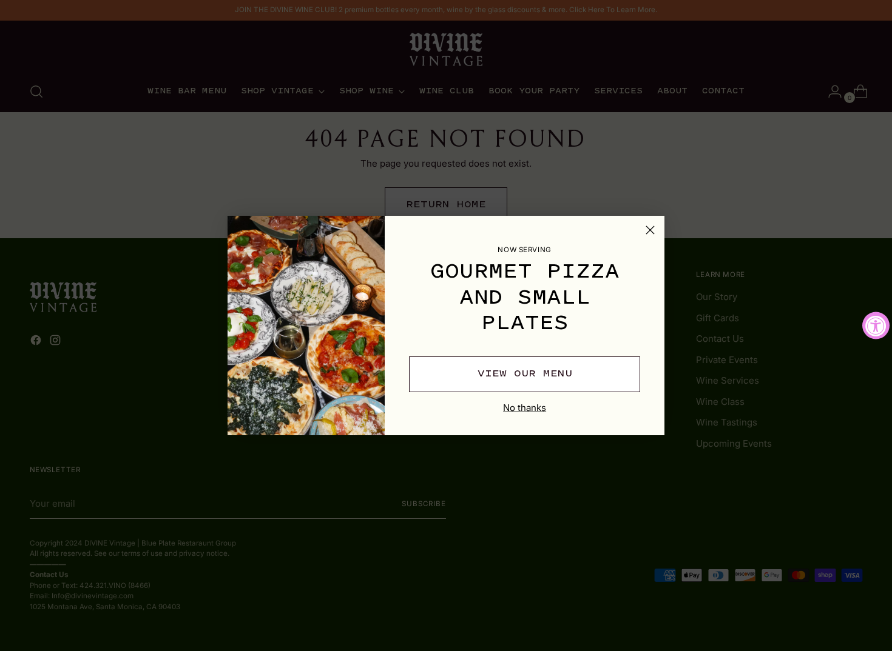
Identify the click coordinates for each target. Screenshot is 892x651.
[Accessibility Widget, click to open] (876, 325)
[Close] (650, 230)
